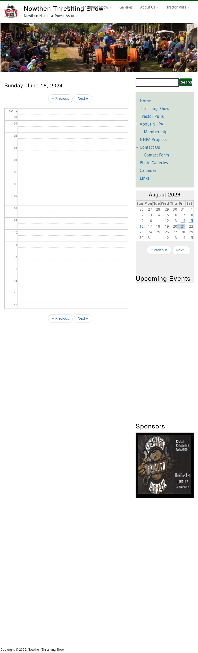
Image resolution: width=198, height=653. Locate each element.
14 (183, 221)
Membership (156, 131)
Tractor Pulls (176, 7)
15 (191, 221)
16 (141, 226)
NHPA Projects (153, 139)
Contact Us (150, 147)
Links (144, 178)
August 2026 (164, 194)
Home (70, 7)
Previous (9, 46)
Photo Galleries (154, 162)
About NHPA (151, 124)
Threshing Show (95, 7)
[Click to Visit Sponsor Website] (164, 493)
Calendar (148, 170)
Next (188, 46)
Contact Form (156, 155)
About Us (148, 7)
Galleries (126, 7)
